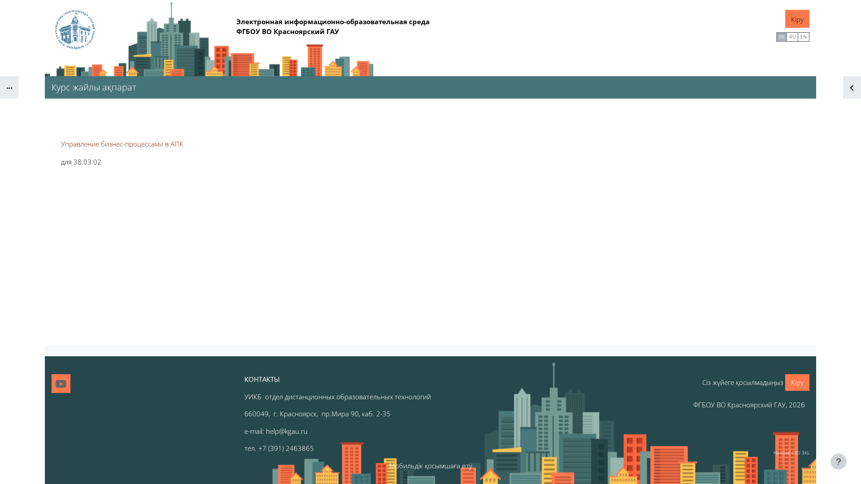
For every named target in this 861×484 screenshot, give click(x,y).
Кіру (797, 19)
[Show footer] (839, 462)
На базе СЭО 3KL (791, 452)
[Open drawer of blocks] (852, 87)
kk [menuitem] (781, 36)
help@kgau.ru (287, 431)
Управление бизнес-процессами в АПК (122, 143)
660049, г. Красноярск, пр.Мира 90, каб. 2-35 (317, 413)
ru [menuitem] (792, 36)
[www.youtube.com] (61, 383)
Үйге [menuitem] (764, 35)
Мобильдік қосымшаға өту (430, 465)
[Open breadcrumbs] (9, 87)
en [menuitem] (803, 36)
